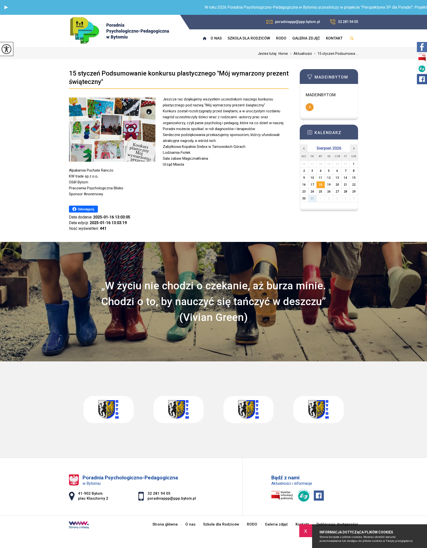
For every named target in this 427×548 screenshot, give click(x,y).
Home (283, 53)
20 (337, 184)
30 (304, 198)
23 (304, 191)
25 (320, 191)
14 (345, 177)
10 (312, 177)
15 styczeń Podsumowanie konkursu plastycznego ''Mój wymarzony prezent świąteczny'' (179, 77)
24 (312, 191)
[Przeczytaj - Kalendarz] (336, 133)
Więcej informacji (310, 107)
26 (329, 191)
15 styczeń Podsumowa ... (336, 53)
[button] (6, 7)
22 (354, 184)
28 (345, 191)
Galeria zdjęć (306, 38)
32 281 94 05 (348, 22)
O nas (216, 38)
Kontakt (334, 38)
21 (345, 184)
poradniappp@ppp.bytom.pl (297, 22)
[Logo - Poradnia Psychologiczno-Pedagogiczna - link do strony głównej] (119, 31)
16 (304, 184)
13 (337, 177)
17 (312, 184)
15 (354, 177)
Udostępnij (86, 209)
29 (354, 191)
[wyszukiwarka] (351, 38)
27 (337, 191)
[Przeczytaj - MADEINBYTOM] (336, 78)
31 (312, 198)
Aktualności (301, 53)
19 (329, 184)
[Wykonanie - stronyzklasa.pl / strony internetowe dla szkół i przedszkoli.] (79, 525)
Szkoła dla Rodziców (249, 38)
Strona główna (205, 38)
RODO (281, 38)
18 (320, 184)
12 (329, 177)
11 (320, 177)
